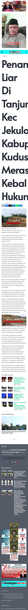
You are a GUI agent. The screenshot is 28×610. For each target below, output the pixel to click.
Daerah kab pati (22, 452)
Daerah (3, 203)
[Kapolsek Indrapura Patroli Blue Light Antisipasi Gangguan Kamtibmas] (4, 394)
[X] (9, 462)
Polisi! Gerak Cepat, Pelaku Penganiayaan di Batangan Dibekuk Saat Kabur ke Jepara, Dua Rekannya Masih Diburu (20, 483)
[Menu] (2, 52)
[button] (26, 52)
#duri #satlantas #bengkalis (6, 450)
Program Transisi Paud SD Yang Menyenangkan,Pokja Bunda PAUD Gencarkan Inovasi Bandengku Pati (20, 405)
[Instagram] (12, 462)
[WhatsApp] (21, 462)
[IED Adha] (14, 542)
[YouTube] (18, 462)
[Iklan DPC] (22, 541)
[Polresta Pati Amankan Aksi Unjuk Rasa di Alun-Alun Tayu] (4, 387)
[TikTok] (15, 462)
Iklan (2, 454)
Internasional (5, 454)
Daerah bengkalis (18, 450)
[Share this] (6, 206)
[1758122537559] (14, 31)
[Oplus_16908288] (15, 52)
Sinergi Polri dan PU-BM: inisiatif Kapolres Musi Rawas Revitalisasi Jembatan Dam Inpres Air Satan (20, 474)
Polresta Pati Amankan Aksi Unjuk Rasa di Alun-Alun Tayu (20, 388)
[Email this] (3, 206)
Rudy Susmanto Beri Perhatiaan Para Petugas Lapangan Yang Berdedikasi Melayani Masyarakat (20, 380)
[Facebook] (6, 462)
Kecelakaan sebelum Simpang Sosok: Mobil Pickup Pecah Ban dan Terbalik (13, 432)
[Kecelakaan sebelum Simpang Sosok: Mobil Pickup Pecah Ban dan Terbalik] (14, 417)
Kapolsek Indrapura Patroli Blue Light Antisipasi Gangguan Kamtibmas (19, 396)
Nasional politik (10, 454)
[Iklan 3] (6, 541)
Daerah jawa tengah (10, 452)
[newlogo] (14, 584)
